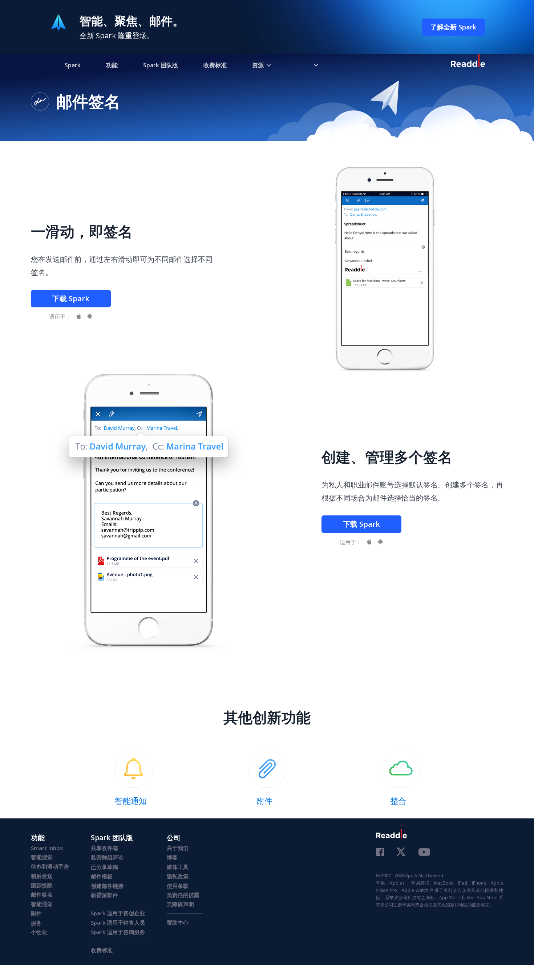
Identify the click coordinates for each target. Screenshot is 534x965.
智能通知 (42, 904)
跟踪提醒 (42, 885)
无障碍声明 (180, 904)
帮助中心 (178, 922)
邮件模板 (102, 876)
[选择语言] (310, 65)
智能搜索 (42, 857)
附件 (36, 913)
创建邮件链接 (107, 885)
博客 (172, 857)
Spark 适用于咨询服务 (118, 932)
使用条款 (178, 885)
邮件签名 (42, 894)
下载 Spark (70, 298)
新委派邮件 (104, 894)
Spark (73, 65)
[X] (401, 852)
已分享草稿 (104, 866)
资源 (258, 65)
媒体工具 (178, 866)
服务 (36, 922)
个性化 (39, 932)
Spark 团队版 (160, 65)
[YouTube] (424, 853)
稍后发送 (42, 876)
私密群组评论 (107, 857)
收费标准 (215, 65)
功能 (112, 65)
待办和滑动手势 (50, 866)
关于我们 (178, 848)
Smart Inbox (47, 848)
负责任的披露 (183, 894)
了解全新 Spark (453, 27)
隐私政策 (178, 876)
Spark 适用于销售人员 (118, 922)
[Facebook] (380, 852)
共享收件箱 (104, 848)
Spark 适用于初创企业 (118, 913)
